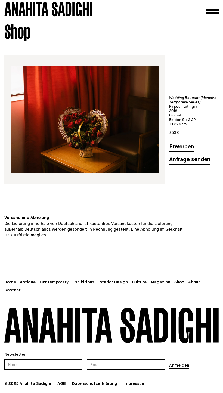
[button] (212, 11)
